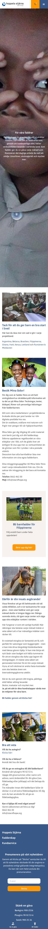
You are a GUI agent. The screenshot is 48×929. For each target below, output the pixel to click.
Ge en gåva (13, 927)
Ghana (5, 344)
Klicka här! (7, 752)
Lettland (25, 344)
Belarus (16, 341)
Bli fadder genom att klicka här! (17, 698)
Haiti (11, 344)
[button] (43, 4)
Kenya (18, 344)
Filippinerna (35, 341)
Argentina (6, 341)
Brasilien (25, 341)
